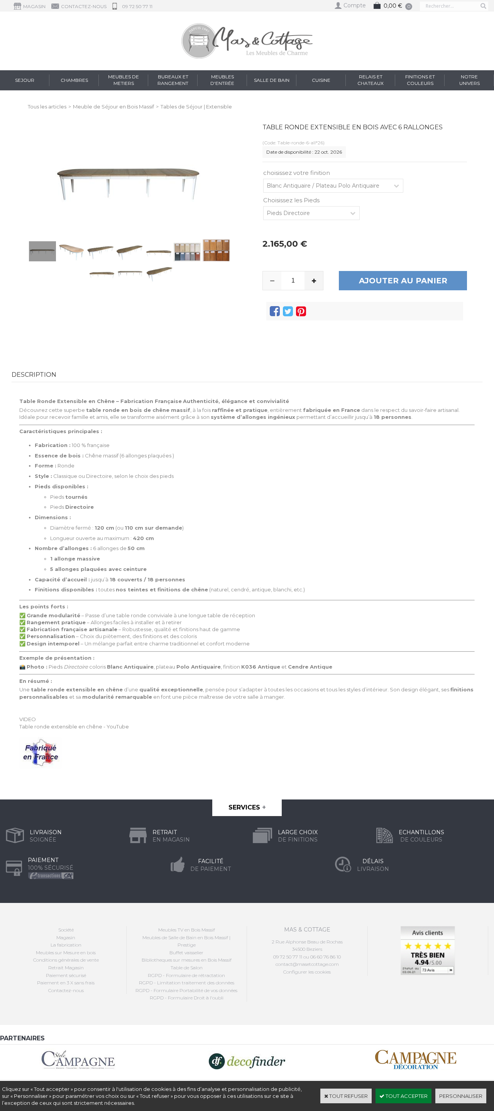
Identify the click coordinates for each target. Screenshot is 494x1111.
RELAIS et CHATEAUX (370, 80)
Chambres (74, 80)
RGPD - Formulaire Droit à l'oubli (186, 998)
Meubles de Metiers (123, 80)
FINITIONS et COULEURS (420, 80)
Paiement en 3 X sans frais (66, 983)
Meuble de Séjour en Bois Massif (113, 106)
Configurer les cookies (307, 972)
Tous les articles (47, 106)
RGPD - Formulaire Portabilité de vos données (186, 990)
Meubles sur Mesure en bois (66, 952)
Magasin (65, 937)
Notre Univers (469, 80)
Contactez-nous (66, 990)
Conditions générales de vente (66, 960)
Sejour (24, 80)
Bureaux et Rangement (172, 80)
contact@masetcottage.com (307, 964)
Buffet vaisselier (186, 952)
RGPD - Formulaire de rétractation (186, 975)
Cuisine (321, 80)
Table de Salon (187, 967)
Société (66, 930)
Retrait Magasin (66, 967)
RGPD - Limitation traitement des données (186, 983)
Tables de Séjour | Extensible (196, 106)
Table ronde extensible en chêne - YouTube (74, 726)
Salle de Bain (271, 80)
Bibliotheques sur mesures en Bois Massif (187, 960)
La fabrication (66, 945)
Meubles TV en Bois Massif (186, 930)
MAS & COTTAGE (307, 929)
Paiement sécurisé (66, 975)
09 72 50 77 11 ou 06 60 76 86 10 (307, 957)
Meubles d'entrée (222, 80)
